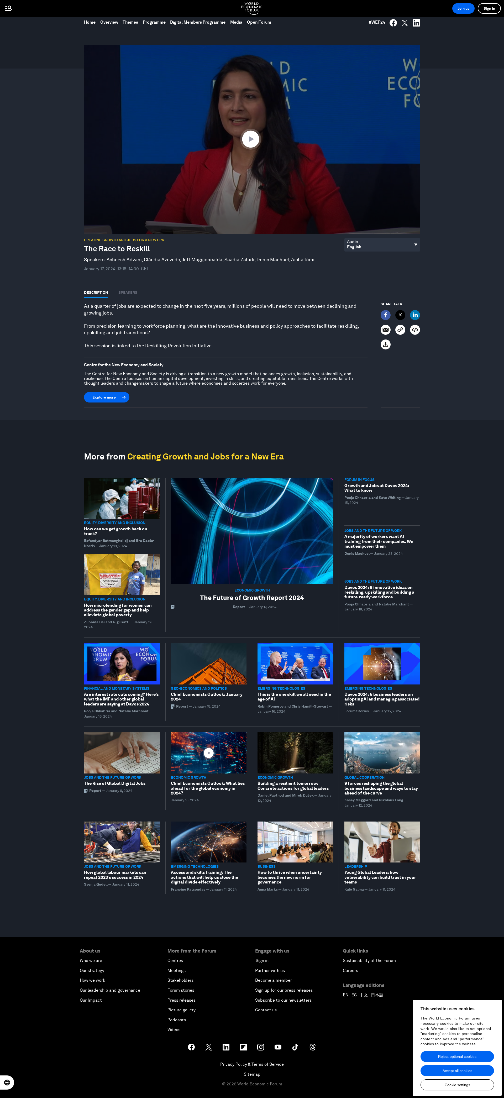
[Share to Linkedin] (416, 23)
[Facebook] (386, 315)
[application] (252, 139)
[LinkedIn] (415, 315)
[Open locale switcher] (7, 1082)
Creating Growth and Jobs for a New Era (124, 240)
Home (90, 22)
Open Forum (259, 22)
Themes (130, 22)
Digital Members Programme (197, 22)
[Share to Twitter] (404, 23)
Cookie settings (457, 1085)
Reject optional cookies (457, 1056)
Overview (109, 22)
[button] (252, 139)
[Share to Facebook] (393, 23)
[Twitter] (400, 315)
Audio (352, 241)
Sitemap (252, 1074)
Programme (154, 22)
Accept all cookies (457, 1071)
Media (236, 22)
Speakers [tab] (127, 292)
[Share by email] (386, 330)
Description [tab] (96, 292)
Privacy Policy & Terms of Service (252, 1064)
